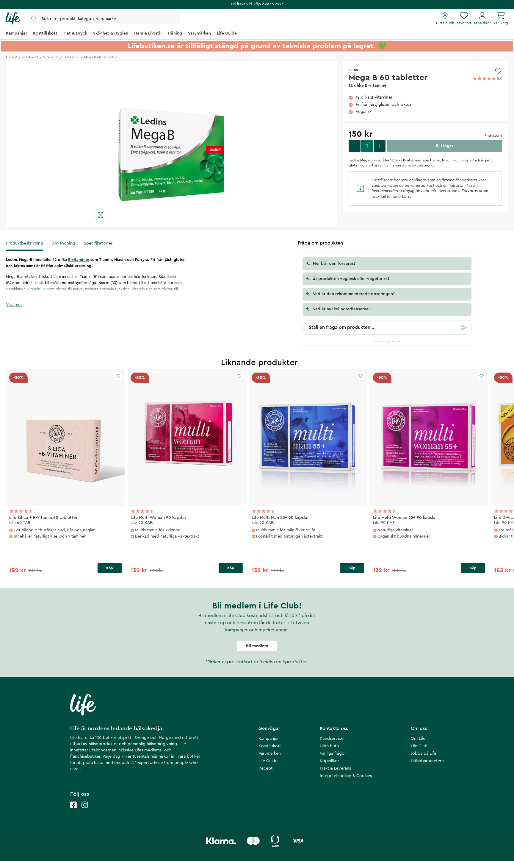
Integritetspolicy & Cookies (346, 776)
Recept (265, 768)
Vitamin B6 (37, 289)
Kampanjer (268, 739)
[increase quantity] (380, 146)
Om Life (418, 739)
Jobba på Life (423, 753)
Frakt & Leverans (335, 768)
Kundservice (332, 739)
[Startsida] (13, 18)
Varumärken (269, 753)
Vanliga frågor (333, 753)
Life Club (419, 746)
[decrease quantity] (355, 146)
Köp (109, 568)
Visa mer (14, 305)
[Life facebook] (73, 810)
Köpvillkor (329, 761)
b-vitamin (71, 57)
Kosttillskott (269, 746)
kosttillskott (28, 57)
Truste (396, 341)
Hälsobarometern (427, 761)
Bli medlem (257, 646)
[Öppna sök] (104, 18)
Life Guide (268, 761)
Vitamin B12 (141, 289)
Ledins (355, 70)
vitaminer (51, 57)
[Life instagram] (85, 810)
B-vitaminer (78, 259)
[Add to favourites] (498, 71)
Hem (10, 57)
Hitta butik (329, 746)
